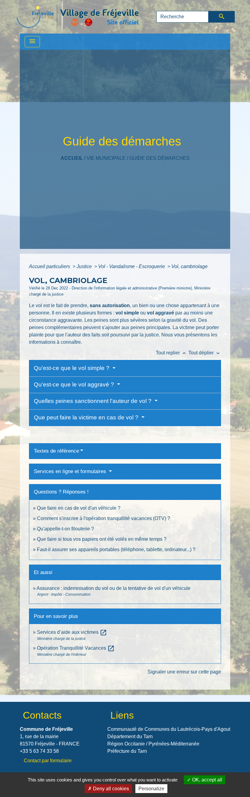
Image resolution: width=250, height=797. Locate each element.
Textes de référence (56, 451)
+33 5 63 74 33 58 (39, 751)
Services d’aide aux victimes (72, 632)
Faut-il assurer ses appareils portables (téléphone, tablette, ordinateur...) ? (116, 549)
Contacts (42, 715)
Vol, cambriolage (189, 266)
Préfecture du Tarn (127, 751)
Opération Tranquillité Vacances (76, 648)
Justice (85, 266)
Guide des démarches (159, 158)
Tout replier (171, 352)
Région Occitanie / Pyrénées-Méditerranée (153, 743)
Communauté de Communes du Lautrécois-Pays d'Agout (168, 729)
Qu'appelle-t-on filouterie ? (65, 528)
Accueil (72, 158)
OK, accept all (206, 779)
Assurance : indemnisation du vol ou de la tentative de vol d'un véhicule (114, 588)
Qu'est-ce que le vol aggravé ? (75, 384)
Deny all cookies (110, 788)
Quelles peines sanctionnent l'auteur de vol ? (93, 401)
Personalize (151, 788)
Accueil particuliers (50, 266)
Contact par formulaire (48, 760)
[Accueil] (77, 17)
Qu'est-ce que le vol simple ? (72, 368)
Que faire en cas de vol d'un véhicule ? (78, 508)
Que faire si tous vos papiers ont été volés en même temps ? (101, 539)
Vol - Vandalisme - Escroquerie (132, 266)
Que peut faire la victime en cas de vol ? (87, 417)
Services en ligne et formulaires (71, 471)
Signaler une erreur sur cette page (184, 671)
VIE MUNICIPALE (106, 158)
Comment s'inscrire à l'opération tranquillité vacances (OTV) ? (103, 518)
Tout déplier (204, 352)
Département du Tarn (130, 736)
